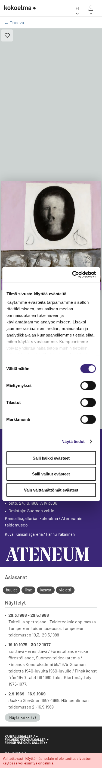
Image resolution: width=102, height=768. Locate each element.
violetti (65, 590)
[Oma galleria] (91, 8)
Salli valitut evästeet (51, 474)
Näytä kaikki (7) (22, 717)
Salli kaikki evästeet (51, 458)
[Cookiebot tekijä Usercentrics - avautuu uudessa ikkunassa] (73, 274)
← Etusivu (14, 22)
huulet (11, 590)
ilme (28, 590)
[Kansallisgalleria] (26, 742)
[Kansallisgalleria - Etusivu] (20, 8)
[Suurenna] (51, 235)
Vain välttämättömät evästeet (51, 489)
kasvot (45, 590)
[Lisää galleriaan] (7, 35)
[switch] (88, 385)
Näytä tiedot (73, 441)
